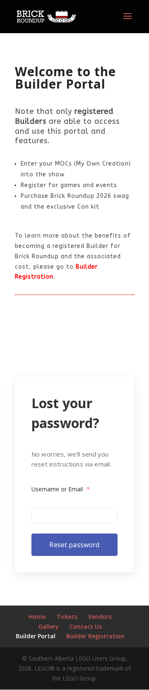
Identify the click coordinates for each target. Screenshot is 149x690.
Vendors (100, 616)
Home (37, 616)
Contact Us (86, 626)
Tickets (66, 616)
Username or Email (60, 489)
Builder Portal (35, 636)
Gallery (48, 626)
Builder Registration (95, 636)
